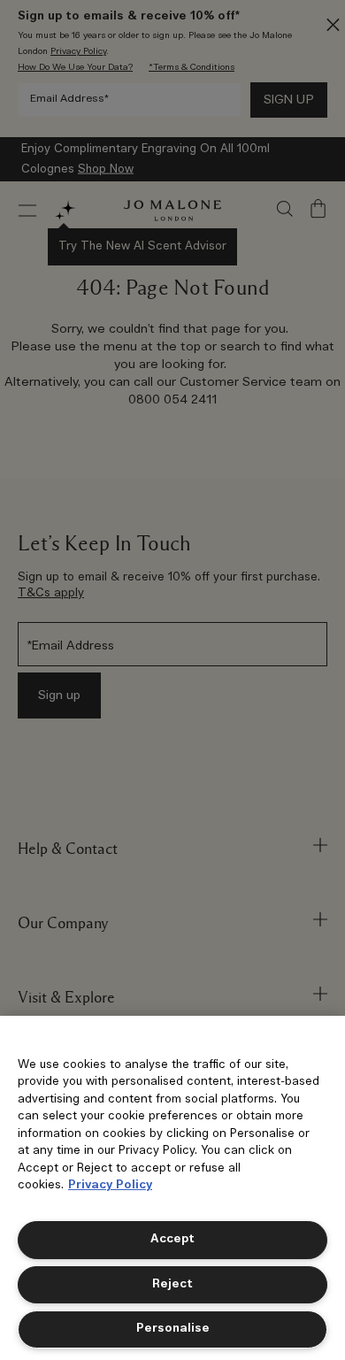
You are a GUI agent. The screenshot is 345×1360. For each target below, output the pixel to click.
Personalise (173, 1328)
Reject (172, 1284)
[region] (172, 1188)
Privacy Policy (110, 1185)
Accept (172, 1239)
